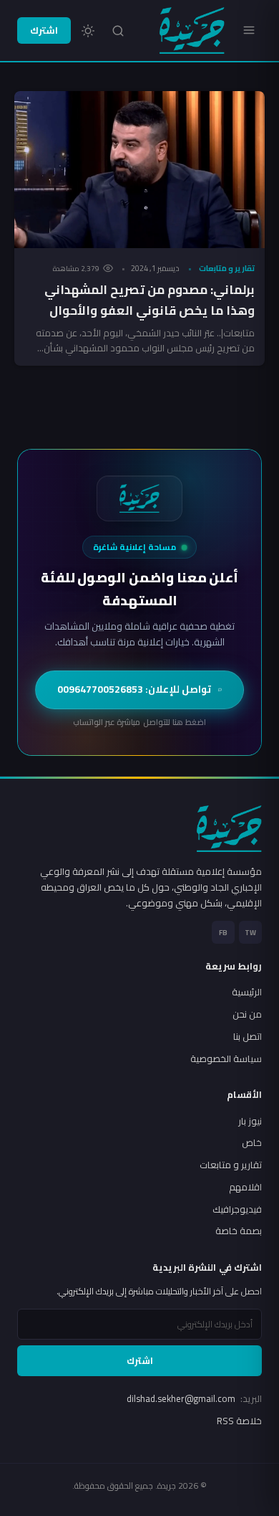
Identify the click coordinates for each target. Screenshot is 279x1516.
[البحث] (118, 31)
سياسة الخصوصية (226, 1058)
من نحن (247, 1014)
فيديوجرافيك (237, 1209)
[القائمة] (249, 30)
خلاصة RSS (239, 1420)
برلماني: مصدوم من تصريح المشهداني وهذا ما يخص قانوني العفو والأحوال (149, 300)
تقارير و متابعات (227, 268)
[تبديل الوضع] (88, 31)
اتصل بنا (247, 1036)
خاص (252, 1142)
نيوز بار (250, 1120)
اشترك (44, 30)
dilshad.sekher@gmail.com (194, 1398)
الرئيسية (247, 991)
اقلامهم (245, 1186)
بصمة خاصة (238, 1230)
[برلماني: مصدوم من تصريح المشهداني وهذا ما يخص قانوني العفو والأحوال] (139, 169)
